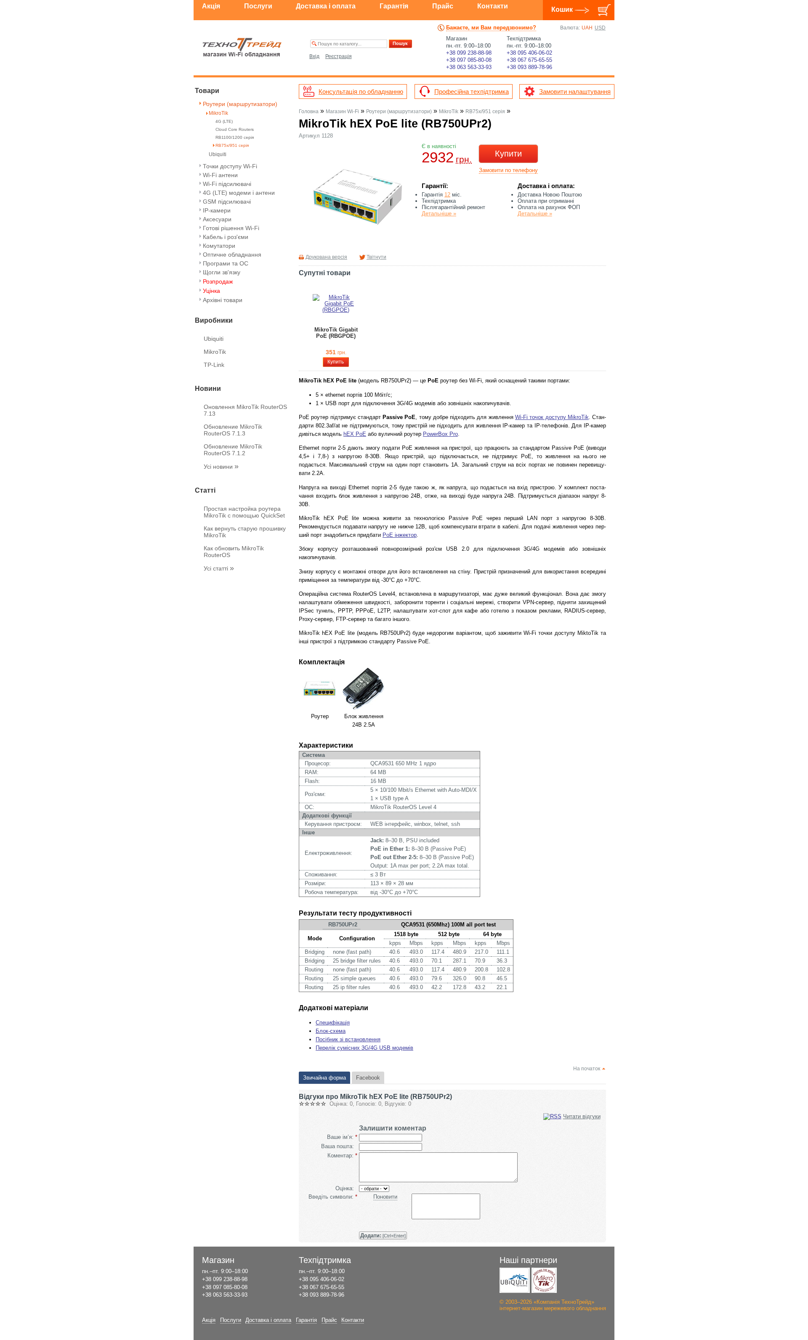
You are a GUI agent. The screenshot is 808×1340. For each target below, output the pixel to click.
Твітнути (376, 257)
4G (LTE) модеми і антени (239, 192)
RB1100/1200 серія (234, 137)
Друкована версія (326, 257)
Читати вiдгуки (582, 1116)
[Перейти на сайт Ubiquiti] (515, 1280)
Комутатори (219, 245)
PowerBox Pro (440, 434)
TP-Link (214, 364)
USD (600, 28)
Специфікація (333, 1022)
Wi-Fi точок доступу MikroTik (552, 417)
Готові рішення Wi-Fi (231, 228)
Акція (211, 6)
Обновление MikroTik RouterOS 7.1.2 (233, 449)
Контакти (492, 6)
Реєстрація (338, 56)
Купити (508, 153)
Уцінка (211, 290)
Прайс (442, 6)
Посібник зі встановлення (348, 1039)
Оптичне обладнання (232, 254)
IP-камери (217, 210)
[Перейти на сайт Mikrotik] (544, 1280)
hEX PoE (354, 434)
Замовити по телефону (508, 170)
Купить (335, 362)
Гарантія (394, 6)
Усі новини (221, 466)
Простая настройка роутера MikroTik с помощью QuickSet (244, 512)
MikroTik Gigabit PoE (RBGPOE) (336, 332)
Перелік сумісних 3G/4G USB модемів (364, 1048)
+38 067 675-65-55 (529, 60)
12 (447, 194)
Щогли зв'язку (221, 272)
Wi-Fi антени (220, 175)
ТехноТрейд (242, 47)
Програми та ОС (225, 263)
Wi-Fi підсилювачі (227, 183)
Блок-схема (331, 1031)
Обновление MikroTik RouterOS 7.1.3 (233, 430)
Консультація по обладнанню (361, 91)
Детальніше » (439, 213)
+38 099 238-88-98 (469, 53)
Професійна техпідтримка (471, 91)
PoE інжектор (400, 535)
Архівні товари (222, 300)
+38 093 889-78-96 (529, 67)
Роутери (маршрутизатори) (240, 104)
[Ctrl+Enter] (383, 1235)
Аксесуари (217, 219)
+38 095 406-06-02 (529, 53)
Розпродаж (218, 281)
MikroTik (218, 113)
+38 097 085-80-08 (469, 60)
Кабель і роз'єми (225, 237)
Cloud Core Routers (234, 129)
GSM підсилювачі (227, 201)
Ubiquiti (217, 154)
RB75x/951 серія (232, 145)
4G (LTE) (224, 121)
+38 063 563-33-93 (469, 67)
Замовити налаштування (575, 91)
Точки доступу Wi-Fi (230, 166)
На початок (586, 1069)
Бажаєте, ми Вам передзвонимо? (491, 27)
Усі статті (219, 568)
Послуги (258, 6)
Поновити (385, 1197)
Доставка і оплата (326, 6)
